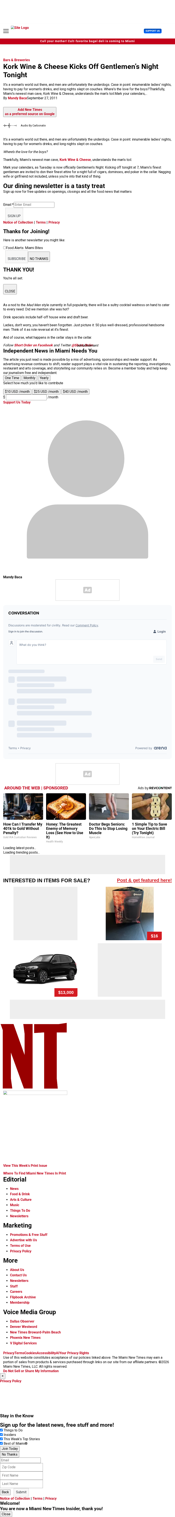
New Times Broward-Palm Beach (35, 1332)
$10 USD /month (17, 392)
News (14, 1189)
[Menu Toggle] (6, 31)
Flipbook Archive (23, 1297)
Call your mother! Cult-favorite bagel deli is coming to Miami (87, 41)
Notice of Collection (18, 222)
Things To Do (20, 1211)
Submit (21, 1492)
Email (8, 205)
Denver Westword (23, 1327)
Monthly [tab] (29, 378)
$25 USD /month (46, 392)
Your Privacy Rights (74, 1353)
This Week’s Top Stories (22, 1439)
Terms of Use (20, 1246)
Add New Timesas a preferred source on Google (30, 112)
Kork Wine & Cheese (75, 160)
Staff (14, 1286)
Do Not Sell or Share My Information (31, 1371)
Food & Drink (20, 1194)
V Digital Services (23, 1343)
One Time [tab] (12, 378)
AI (57, 1353)
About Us (17, 1270)
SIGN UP (14, 216)
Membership (19, 1302)
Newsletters (19, 1216)
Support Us (153, 31)
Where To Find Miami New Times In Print (34, 1173)
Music (14, 1205)
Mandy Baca (17, 98)
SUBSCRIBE (17, 259)
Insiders (10, 1435)
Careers (16, 1292)
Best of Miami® (16, 1443)
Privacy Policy (20, 1251)
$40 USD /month (75, 392)
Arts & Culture (21, 1200)
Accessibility (46, 1353)
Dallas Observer (22, 1321)
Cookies (30, 1353)
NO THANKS (39, 259)
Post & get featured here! (144, 880)
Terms (41, 222)
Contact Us (18, 1275)
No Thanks (10, 1454)
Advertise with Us (23, 1240)
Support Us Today (17, 402)
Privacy (54, 222)
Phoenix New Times (25, 1338)
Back (5, 1492)
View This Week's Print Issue (25, 1166)
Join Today (10, 1449)
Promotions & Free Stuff (28, 1235)
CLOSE (10, 291)
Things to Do (13, 1430)
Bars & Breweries (16, 60)
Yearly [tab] (44, 378)
